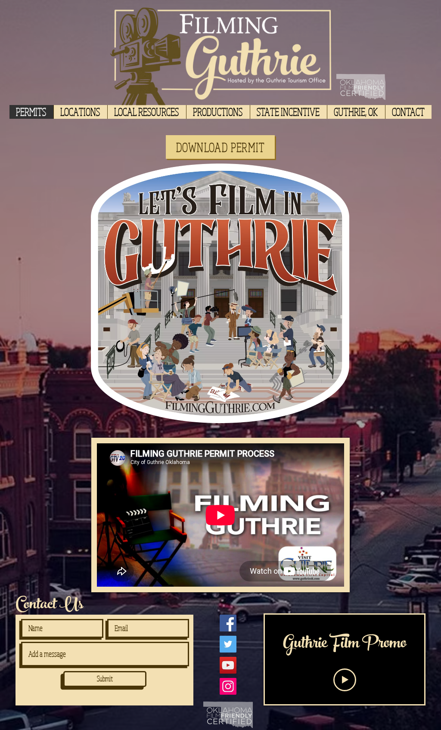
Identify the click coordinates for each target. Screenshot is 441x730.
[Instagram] (228, 686)
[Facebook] (228, 623)
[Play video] (344, 679)
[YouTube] (228, 665)
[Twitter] (228, 644)
